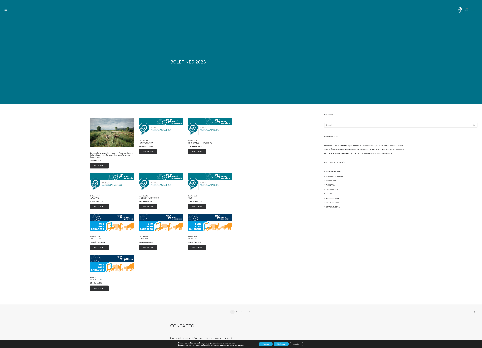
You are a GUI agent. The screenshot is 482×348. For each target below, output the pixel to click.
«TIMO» (192, 197)
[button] (6, 9)
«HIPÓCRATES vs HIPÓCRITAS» (200, 142)
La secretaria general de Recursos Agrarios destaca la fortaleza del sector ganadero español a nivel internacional (111, 155)
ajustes (241, 345)
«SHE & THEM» (96, 278)
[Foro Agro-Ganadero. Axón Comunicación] (466, 9)
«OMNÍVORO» (193, 237)
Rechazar (281, 344)
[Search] (400, 125)
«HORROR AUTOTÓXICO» (149, 197)
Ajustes (296, 344)
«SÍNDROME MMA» (146, 142)
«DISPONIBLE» (144, 237)
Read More (99, 166)
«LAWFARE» (95, 197)
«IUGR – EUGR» (96, 237)
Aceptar (266, 344)
